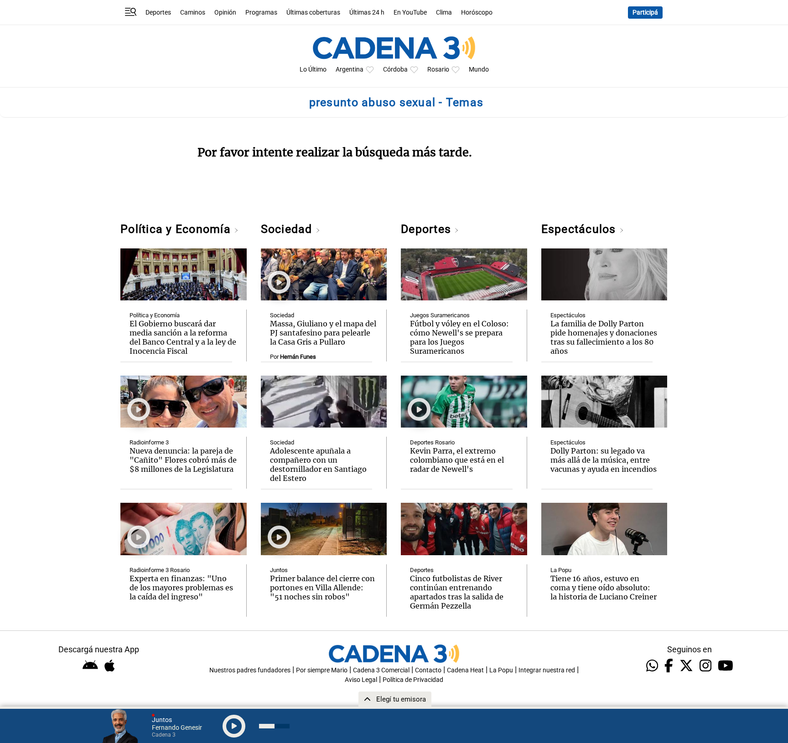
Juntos (279, 570)
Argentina (349, 69)
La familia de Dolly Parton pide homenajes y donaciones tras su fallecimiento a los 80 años (603, 337)
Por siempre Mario (321, 670)
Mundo (479, 69)
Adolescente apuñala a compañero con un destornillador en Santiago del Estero (318, 464)
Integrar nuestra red (546, 670)
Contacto (428, 670)
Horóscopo (477, 12)
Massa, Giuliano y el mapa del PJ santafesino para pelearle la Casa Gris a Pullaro (323, 332)
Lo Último (313, 69)
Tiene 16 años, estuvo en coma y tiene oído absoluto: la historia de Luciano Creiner (603, 587)
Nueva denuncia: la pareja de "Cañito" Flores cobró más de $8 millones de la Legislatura (183, 460)
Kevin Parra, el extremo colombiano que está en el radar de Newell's (457, 460)
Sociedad (288, 229)
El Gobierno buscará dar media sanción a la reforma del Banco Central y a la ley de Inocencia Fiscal (183, 337)
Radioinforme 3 (149, 442)
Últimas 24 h (366, 12)
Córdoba (395, 69)
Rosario (438, 69)
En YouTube (410, 12)
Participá (645, 12)
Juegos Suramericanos (440, 315)
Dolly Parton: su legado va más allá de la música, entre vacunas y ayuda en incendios (603, 460)
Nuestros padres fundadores (249, 670)
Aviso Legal (361, 680)
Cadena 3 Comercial (381, 670)
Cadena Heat (465, 670)
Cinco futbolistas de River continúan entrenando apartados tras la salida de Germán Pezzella (456, 592)
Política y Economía (177, 229)
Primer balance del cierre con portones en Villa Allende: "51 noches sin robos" (322, 587)
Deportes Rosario (432, 442)
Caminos (192, 12)
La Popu (560, 570)
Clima (444, 12)
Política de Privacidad (413, 680)
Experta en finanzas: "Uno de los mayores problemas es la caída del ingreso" (181, 587)
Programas (261, 12)
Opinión (225, 12)
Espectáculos (580, 229)
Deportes (158, 12)
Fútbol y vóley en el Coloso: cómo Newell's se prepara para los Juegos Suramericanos (459, 337)
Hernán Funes (298, 356)
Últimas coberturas (313, 12)
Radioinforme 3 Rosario (160, 570)
